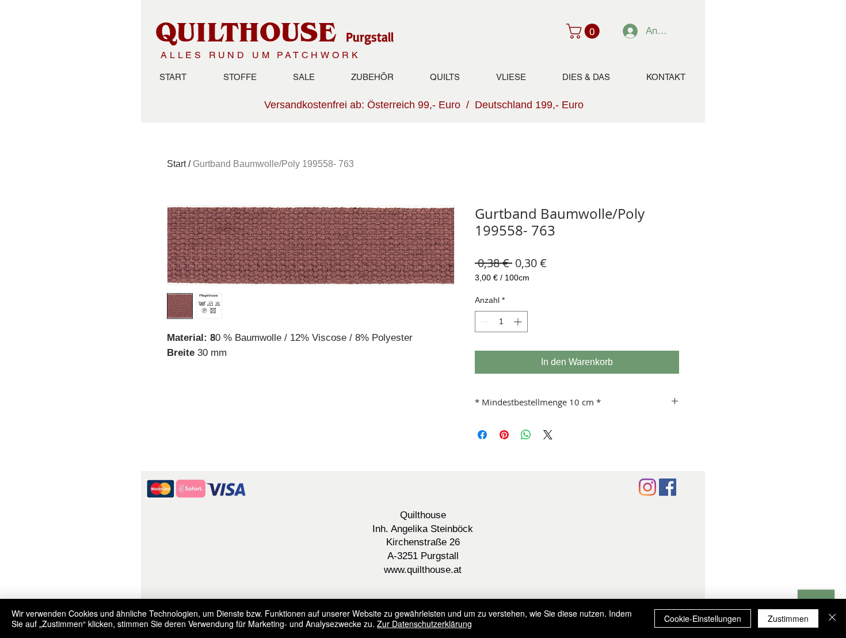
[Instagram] (647, 487)
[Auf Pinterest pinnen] (504, 435)
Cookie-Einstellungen (702, 618)
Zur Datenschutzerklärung (424, 623)
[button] (584, 31)
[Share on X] (548, 435)
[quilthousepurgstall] (667, 487)
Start (176, 164)
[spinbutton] (501, 322)
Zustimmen (788, 618)
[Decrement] (484, 322)
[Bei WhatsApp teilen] (526, 435)
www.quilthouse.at (423, 569)
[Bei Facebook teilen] (482, 435)
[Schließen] (832, 618)
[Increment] (519, 322)
